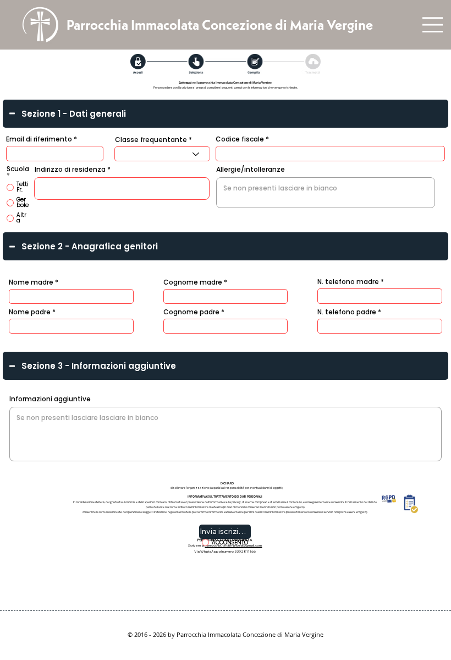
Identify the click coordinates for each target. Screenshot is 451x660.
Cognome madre (192, 282)
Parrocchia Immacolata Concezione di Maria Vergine (220, 25)
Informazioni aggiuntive (50, 399)
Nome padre (30, 312)
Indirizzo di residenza (70, 169)
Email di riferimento (39, 139)
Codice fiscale (240, 139)
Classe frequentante (151, 140)
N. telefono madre (348, 282)
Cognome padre (191, 312)
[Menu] (432, 25)
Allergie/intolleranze (250, 169)
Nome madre (31, 282)
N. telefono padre (346, 312)
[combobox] (162, 153)
